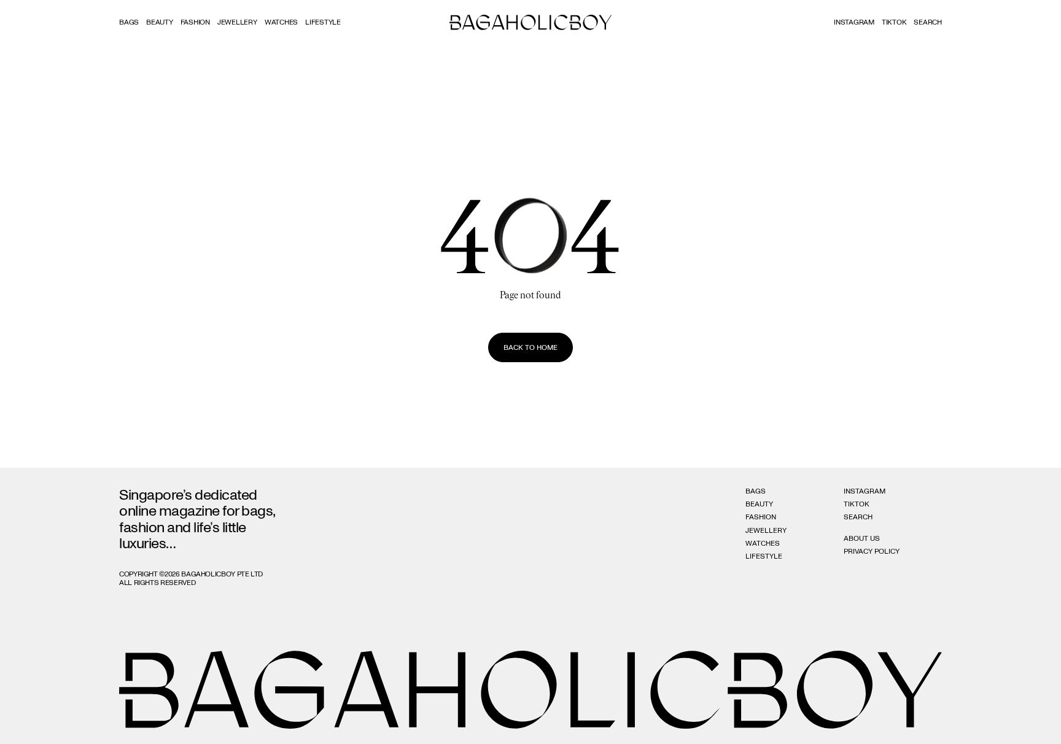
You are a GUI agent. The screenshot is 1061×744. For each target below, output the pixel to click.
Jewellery (237, 22)
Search (858, 517)
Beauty (159, 22)
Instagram (854, 22)
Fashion (195, 22)
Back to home (530, 347)
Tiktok (894, 22)
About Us (862, 538)
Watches (281, 22)
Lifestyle (323, 22)
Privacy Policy (872, 551)
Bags (129, 22)
